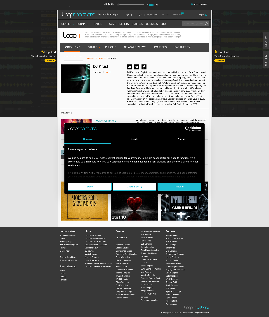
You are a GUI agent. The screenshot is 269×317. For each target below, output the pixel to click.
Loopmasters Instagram (95, 238)
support (266, 59)
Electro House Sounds (125, 295)
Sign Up (128, 15)
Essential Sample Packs (151, 278)
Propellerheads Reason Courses (99, 263)
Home (62, 270)
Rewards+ (177, 15)
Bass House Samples (150, 281)
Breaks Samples (123, 245)
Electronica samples (149, 300)
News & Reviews (135, 47)
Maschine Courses (93, 248)
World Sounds (122, 279)
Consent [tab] (87, 139)
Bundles (137, 24)
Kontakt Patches (172, 260)
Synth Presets (119, 24)
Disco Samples (122, 282)
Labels (98, 24)
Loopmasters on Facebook (96, 245)
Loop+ (90, 58)
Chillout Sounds (122, 248)
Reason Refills (172, 282)
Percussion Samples (124, 270)
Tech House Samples (150, 250)
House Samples (122, 263)
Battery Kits (170, 248)
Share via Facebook (144, 66)
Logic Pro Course (92, 260)
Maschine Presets (173, 263)
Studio (92, 47)
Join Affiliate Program (69, 245)
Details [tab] (134, 139)
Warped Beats (106, 121)
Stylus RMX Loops (173, 291)
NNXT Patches (172, 279)
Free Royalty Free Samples (148, 295)
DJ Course (89, 251)
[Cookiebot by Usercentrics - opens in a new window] (187, 128)
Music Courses (91, 254)
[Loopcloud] (28, 64)
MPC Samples (172, 273)
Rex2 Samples (172, 285)
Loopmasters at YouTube (95, 242)
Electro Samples (123, 257)
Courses (152, 24)
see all (108, 72)
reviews (266, 41)
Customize (133, 186)
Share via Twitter (136, 66)
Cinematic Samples (149, 259)
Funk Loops (146, 241)
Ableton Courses (92, 257)
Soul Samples (122, 285)
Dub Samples (146, 244)
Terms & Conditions (68, 257)
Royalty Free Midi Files (175, 270)
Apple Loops (171, 245)
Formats (82, 24)
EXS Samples (171, 251)
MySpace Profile (129, 66)
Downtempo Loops (124, 251)
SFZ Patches (171, 288)
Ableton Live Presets (174, 238)
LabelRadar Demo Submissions (98, 266)
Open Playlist (200, 4)
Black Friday (65, 251)
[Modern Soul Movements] (84, 201)
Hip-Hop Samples (123, 260)
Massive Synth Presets (175, 266)
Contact (63, 238)
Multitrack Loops (172, 276)
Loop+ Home (72, 47)
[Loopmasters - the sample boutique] (91, 15)
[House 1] (134, 201)
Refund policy (65, 242)
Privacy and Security (68, 260)
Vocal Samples (147, 238)
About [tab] (181, 139)
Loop (165, 24)
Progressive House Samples (149, 255)
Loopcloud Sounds (93, 235)
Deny (90, 186)
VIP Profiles (100, 58)
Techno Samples (123, 273)
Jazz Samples (122, 266)
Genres (66, 24)
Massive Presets (148, 275)
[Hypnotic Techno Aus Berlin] (184, 201)
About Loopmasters (68, 235)
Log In (139, 15)
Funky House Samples (150, 231)
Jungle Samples (147, 291)
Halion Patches (172, 257)
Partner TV (183, 47)
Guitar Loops (146, 234)
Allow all (179, 186)
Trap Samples (147, 284)
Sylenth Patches (172, 295)
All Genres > (121, 238)
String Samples (147, 247)
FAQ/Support (152, 15)
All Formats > (171, 235)
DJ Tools (144, 263)
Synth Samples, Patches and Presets (151, 270)
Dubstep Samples (123, 288)
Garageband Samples (175, 254)
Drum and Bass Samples (126, 254)
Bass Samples (147, 266)
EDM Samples (147, 288)
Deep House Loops (124, 291)
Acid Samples (171, 242)
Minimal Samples (123, 298)
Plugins (110, 47)
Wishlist (165, 15)
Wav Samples (171, 304)
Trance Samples (123, 276)
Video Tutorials (172, 301)
